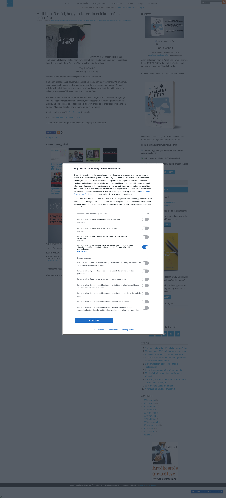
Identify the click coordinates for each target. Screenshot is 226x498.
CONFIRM (94, 320)
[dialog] (113, 249)
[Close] (158, 168)
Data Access (113, 330)
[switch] (145, 219)
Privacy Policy (128, 330)
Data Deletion (98, 330)
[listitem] (113, 213)
